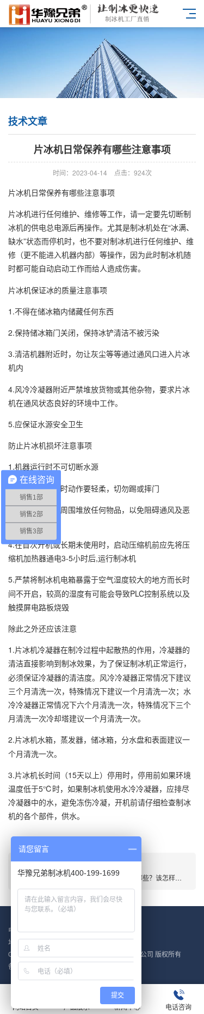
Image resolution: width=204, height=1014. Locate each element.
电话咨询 (178, 1006)
